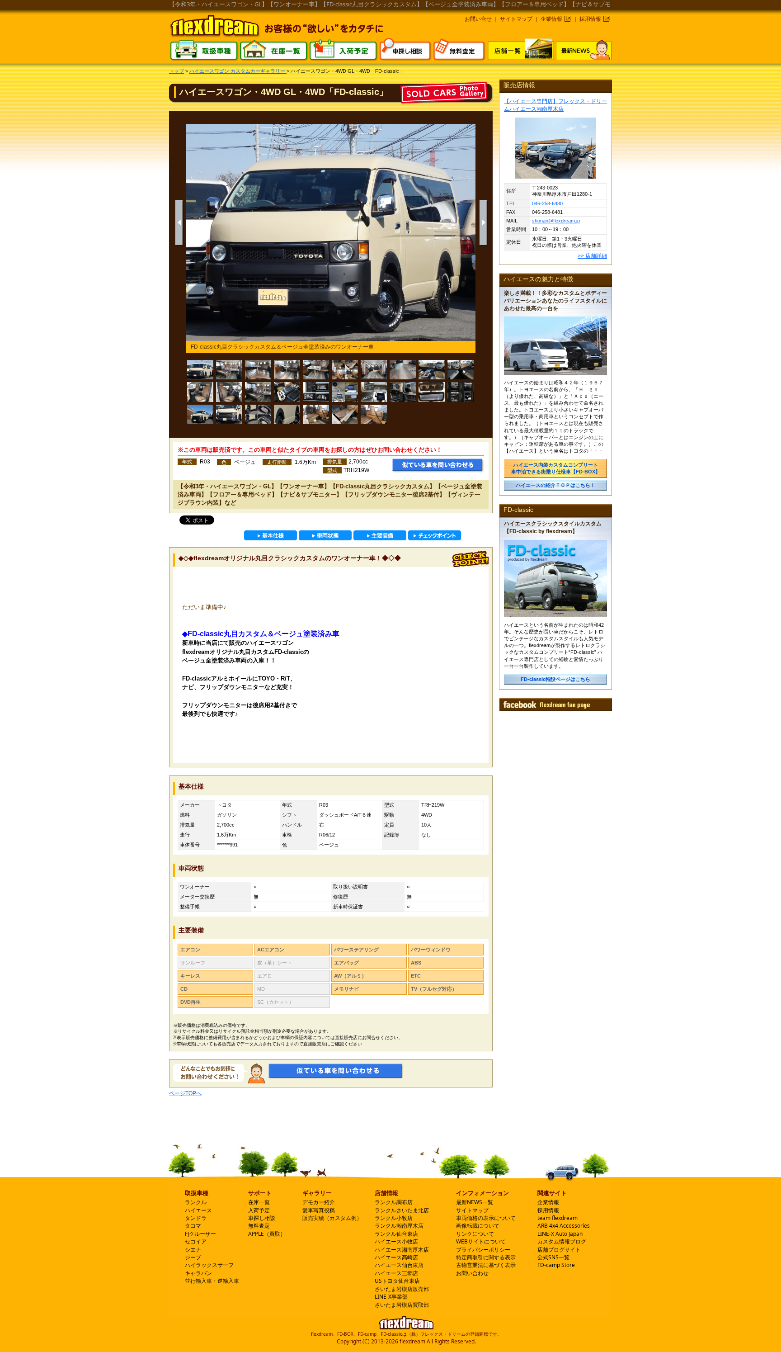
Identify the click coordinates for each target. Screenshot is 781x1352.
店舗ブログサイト (559, 1249)
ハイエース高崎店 (396, 1257)
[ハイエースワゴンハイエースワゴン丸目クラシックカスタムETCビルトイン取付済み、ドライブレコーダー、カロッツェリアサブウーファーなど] (374, 392)
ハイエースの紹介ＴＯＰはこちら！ (555, 485)
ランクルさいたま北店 (402, 1210)
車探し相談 (261, 1218)
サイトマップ (516, 18)
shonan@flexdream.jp (556, 220)
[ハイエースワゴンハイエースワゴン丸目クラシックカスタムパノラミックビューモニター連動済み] (316, 392)
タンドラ (196, 1218)
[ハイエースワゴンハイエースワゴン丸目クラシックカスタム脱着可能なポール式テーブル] (316, 370)
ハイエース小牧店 (396, 1241)
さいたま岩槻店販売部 (402, 1289)
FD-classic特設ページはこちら (555, 679)
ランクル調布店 (394, 1202)
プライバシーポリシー (483, 1249)
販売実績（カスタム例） (332, 1218)
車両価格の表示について (486, 1218)
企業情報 (551, 18)
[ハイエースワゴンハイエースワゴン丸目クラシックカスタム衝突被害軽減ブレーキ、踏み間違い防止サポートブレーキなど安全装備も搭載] (460, 392)
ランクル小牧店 (394, 1218)
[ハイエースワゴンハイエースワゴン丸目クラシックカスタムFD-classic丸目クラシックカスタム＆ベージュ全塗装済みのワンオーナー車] (200, 370)
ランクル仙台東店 (396, 1234)
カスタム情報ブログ (561, 1241)
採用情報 (590, 18)
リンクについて (475, 1234)
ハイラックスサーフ (209, 1265)
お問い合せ (478, 18)
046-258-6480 (547, 203)
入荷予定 (259, 1210)
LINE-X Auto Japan (560, 1234)
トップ (176, 71)
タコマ (193, 1225)
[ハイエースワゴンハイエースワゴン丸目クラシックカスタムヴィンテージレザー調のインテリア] (229, 370)
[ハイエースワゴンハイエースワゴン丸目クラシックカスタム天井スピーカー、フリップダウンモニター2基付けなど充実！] (345, 392)
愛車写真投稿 (318, 1210)
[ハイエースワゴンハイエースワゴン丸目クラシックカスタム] (200, 415)
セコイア (196, 1241)
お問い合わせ (472, 1273)
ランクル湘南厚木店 (399, 1225)
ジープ (193, 1257)
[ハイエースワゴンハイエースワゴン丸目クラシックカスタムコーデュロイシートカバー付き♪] (200, 392)
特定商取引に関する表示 (486, 1257)
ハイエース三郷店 (396, 1273)
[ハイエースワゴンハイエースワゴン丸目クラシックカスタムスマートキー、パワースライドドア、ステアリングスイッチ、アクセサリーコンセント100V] (403, 392)
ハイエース (198, 1210)
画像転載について (477, 1225)
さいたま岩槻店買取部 (402, 1305)
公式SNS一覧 (553, 1257)
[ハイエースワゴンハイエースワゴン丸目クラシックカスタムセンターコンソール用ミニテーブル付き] (287, 392)
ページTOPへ (185, 1093)
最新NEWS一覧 (474, 1202)
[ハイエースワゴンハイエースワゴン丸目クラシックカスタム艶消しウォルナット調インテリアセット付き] (432, 370)
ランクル (196, 1202)
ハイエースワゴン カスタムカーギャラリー (238, 71)
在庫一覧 (259, 1202)
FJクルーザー (200, 1234)
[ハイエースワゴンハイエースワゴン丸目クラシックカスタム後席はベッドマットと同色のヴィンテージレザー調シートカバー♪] (258, 392)
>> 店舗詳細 (592, 256)
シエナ (193, 1249)
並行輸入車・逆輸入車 (212, 1281)
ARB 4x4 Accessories (563, 1225)
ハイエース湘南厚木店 (402, 1249)
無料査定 (259, 1225)
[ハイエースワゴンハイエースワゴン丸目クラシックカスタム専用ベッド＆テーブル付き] (258, 370)
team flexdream (557, 1218)
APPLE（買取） (267, 1234)
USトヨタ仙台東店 (397, 1281)
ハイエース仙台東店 (399, 1265)
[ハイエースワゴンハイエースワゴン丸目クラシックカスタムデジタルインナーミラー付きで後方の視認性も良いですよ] (432, 392)
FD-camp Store (556, 1265)
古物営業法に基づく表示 (486, 1265)
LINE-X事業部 (391, 1296)
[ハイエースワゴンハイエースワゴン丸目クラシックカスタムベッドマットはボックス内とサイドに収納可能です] (345, 370)
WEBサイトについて (481, 1241)
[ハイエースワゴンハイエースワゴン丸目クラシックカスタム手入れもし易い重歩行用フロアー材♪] (403, 370)
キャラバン (198, 1273)
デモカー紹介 (318, 1202)
